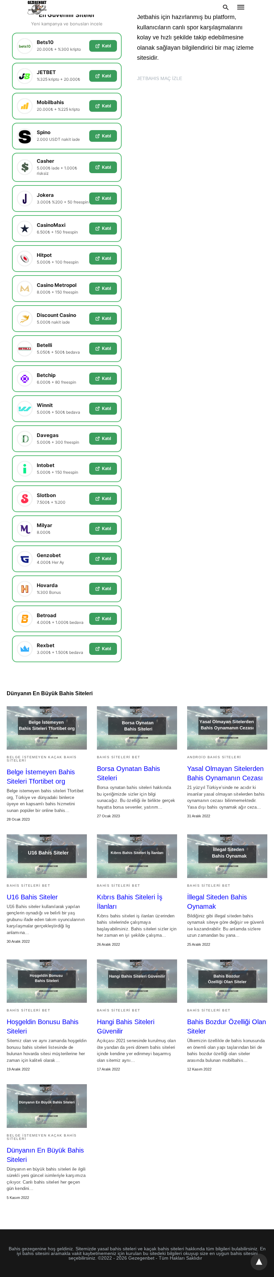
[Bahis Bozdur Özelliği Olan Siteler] (227, 981)
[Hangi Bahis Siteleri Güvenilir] (137, 981)
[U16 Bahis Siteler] (47, 856)
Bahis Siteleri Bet (118, 757)
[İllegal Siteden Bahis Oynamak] (227, 856)
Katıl (106, 45)
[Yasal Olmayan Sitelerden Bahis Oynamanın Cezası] (227, 728)
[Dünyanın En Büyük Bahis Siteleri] (47, 1106)
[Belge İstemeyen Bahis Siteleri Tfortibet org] (47, 728)
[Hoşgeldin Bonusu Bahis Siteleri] (47, 981)
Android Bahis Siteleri (214, 757)
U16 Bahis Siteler (32, 897)
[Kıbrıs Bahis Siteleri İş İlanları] (137, 856)
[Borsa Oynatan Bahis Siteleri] (137, 728)
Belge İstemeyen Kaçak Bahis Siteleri (42, 758)
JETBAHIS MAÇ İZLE (159, 78)
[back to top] (259, 1262)
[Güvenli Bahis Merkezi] (37, 7)
